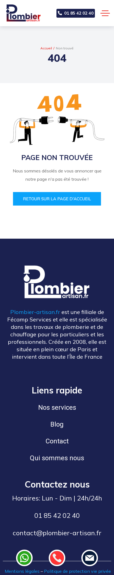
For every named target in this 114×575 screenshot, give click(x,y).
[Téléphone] (57, 558)
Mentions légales (22, 571)
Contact (57, 441)
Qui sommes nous (57, 458)
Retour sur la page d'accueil (57, 198)
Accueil (46, 48)
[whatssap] (24, 558)
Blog (57, 424)
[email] (89, 558)
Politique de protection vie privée (77, 571)
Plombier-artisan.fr (35, 311)
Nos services (57, 407)
